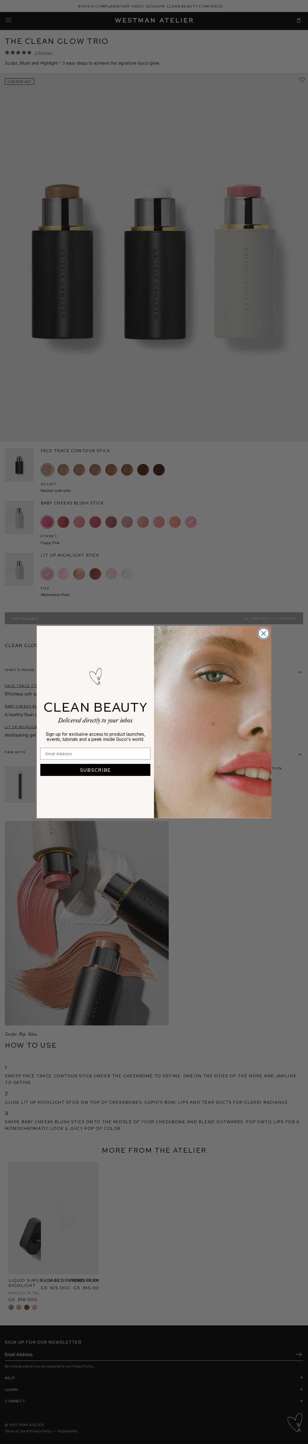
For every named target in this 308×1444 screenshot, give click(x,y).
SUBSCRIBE (95, 770)
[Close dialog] (263, 633)
